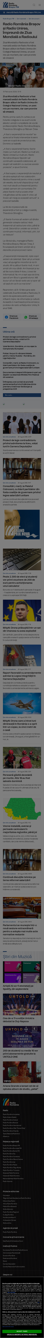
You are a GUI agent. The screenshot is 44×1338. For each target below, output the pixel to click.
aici (38, 1302)
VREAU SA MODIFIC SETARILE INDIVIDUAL (22, 1334)
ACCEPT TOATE (22, 1331)
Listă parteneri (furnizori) (8, 1326)
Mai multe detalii (11, 1292)
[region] (22, 1307)
